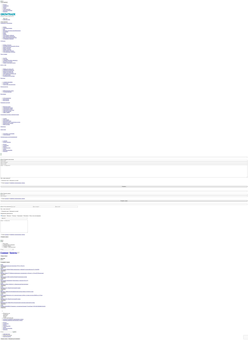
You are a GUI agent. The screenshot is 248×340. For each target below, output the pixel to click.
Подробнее (3, 267)
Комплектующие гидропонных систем (11, 122)
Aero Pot (5, 58)
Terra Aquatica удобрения (8, 35)
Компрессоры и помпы (8, 123)
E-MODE (5, 141)
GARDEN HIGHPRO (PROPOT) (10, 60)
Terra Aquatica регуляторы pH (9, 73)
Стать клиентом (4, 2)
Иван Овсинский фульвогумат (10, 37)
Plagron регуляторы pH (8, 71)
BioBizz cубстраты (7, 45)
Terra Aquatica (6, 119)
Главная (4, 252)
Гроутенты (3, 78)
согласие (7, 182)
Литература (3, 126)
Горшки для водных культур (9, 62)
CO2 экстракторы (7, 98)
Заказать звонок (4, 338)
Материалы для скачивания (14, 338)
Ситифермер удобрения (8, 38)
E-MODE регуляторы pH (8, 70)
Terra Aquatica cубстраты (8, 50)
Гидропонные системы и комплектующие (10, 114)
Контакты (5, 11)
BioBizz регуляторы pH (8, 69)
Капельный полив (7, 121)
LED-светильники (7, 111)
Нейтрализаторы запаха (8, 90)
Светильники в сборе (8, 109)
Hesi (4, 29)
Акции (4, 8)
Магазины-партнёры (7, 10)
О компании (6, 5)
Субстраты (3, 41)
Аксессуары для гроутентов (9, 84)
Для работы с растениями (8, 133)
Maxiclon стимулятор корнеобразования (12, 30)
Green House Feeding (7, 28)
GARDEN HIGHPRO (8, 82)
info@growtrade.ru (7, 336)
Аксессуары (3, 129)
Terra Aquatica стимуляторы (9, 36)
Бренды (4, 6)
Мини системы (6, 124)
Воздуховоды (6, 100)
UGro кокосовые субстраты (9, 52)
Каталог (5, 4)
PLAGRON (5, 31)
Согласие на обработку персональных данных (13, 319)
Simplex (4, 34)
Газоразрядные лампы (8, 107)
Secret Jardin (5, 83)
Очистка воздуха (4, 86)
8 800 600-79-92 (6, 19)
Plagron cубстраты (7, 47)
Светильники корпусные (8, 110)
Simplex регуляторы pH (8, 72)
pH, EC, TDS (3, 65)
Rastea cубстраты (7, 48)
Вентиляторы (6, 99)
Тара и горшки (4, 54)
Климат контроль (7, 142)
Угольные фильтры (7, 91)
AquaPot (5, 118)
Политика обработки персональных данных (13, 320)
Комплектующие (7, 106)
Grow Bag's (5, 59)
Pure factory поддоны (7, 61)
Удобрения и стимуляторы (6, 23)
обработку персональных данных (17, 182)
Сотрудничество (6, 9)
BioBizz (4, 27)
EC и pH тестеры (7, 74)
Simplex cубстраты (7, 49)
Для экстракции (6, 134)
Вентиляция (3, 94)
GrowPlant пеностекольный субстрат (11, 46)
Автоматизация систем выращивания (9, 137)
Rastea (4, 33)
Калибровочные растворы (9, 76)
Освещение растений (5, 102)
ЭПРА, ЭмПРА (6, 112)
